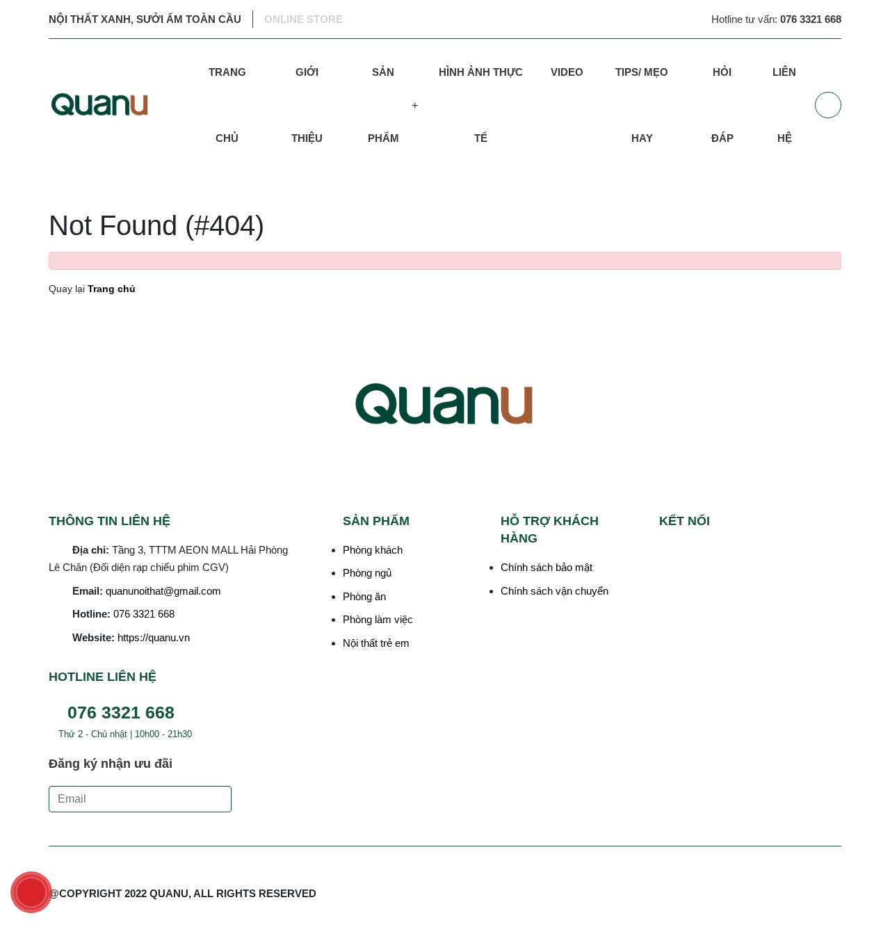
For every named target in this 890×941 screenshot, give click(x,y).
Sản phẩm (383, 105)
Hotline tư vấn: (776, 19)
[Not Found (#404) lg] (117, 105)
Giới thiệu (307, 105)
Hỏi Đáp (722, 105)
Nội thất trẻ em (376, 643)
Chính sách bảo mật (546, 567)
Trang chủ (227, 105)
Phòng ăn (364, 596)
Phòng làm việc (378, 619)
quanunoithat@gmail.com (163, 591)
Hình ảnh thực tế (481, 105)
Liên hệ (784, 105)
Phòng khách (373, 550)
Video (567, 72)
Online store (303, 19)
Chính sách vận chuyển (554, 591)
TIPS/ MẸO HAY (641, 105)
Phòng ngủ (367, 573)
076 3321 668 (144, 614)
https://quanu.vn (154, 637)
